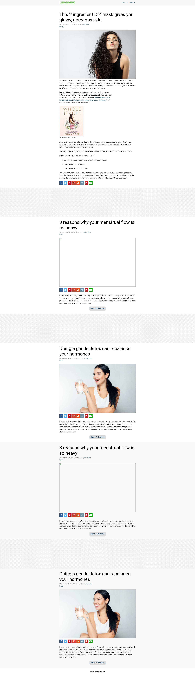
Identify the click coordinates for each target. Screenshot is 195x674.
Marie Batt (86, 24)
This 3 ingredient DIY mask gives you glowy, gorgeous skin (96, 17)
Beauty (61, 26)
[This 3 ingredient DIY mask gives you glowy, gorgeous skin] (97, 54)
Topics (124, 2)
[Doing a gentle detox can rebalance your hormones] (97, 388)
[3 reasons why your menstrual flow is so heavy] (97, 262)
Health (61, 234)
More (131, 2)
